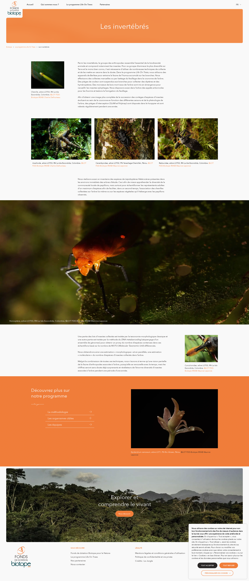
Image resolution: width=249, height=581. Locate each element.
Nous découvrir (124, 513)
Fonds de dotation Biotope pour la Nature (90, 553)
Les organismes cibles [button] (61, 418)
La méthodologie (58, 412)
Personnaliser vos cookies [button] (216, 573)
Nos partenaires (78, 560)
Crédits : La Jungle (144, 560)
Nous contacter (78, 564)
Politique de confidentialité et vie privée (153, 556)
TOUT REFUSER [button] (228, 565)
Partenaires (105, 4)
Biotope (9, 47)
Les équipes (55, 424)
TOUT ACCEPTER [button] (207, 565)
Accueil (30, 4)
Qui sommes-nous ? (50, 4)
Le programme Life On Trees (79, 4)
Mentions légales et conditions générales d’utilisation (160, 553)
